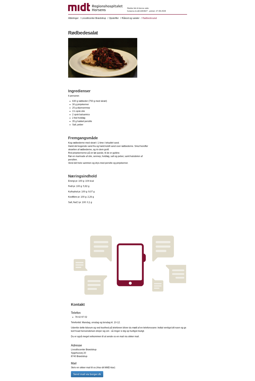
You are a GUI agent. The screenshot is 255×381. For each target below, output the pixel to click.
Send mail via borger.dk (87, 374)
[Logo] (95, 7)
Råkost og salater (130, 18)
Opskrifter (114, 18)
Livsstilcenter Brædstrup (94, 18)
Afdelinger (73, 18)
